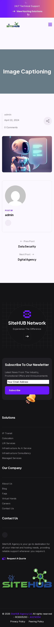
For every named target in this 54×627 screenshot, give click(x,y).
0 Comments (11, 127)
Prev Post (29, 241)
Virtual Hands (9, 498)
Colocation (7, 438)
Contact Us (8, 508)
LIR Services (8, 443)
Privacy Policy (17, 621)
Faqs (4, 493)
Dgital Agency (27, 259)
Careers (6, 503)
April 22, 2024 (11, 120)
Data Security (27, 246)
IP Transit (7, 433)
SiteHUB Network (27, 323)
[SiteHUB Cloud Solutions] (13, 24)
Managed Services (11, 458)
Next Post (24, 254)
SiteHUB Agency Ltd (21, 613)
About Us (7, 483)
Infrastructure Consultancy (16, 453)
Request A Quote (16, 558)
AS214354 (35, 617)
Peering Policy (36, 621)
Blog (4, 488)
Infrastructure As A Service (16, 448)
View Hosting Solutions (29, 11)
